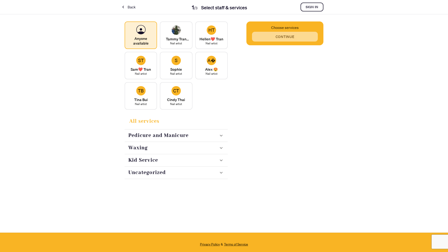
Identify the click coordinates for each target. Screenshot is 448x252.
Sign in (312, 7)
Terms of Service (236, 244)
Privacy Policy (210, 244)
